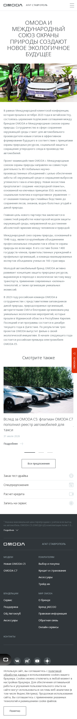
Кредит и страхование (52, 570)
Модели (8, 557)
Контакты (9, 636)
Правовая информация (52, 613)
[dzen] (47, 661)
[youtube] (37, 661)
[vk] (17, 661)
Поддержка (11, 607)
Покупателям (46, 557)
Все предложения (39, 463)
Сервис (8, 600)
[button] (29, 452)
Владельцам (11, 593)
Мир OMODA (45, 593)
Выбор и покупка (48, 563)
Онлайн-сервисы (48, 627)
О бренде (44, 600)
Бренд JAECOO (47, 607)
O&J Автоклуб (12, 613)
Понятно (14, 711)
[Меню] (72, 5)
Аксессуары (45, 577)
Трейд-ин (44, 584)
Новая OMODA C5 (15, 563)
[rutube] (27, 661)
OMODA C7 (10, 570)
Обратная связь (48, 620)
